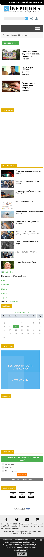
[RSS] (38, 520)
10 (10, 326)
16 (4, 330)
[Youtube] (27, 520)
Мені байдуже (11, 471)
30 (4, 337)
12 (22, 326)
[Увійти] (31, 19)
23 (4, 333)
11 (16, 326)
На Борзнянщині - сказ (24, 201)
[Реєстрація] (37, 19)
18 (16, 330)
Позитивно (9, 464)
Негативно (9, 468)
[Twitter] (17, 520)
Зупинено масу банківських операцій (29, 85)
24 (10, 333)
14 (33, 326)
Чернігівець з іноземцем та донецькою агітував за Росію (27, 233)
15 (39, 326)
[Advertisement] (22, 137)
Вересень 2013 (22, 312)
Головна (6, 35)
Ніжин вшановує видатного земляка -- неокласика (32, 54)
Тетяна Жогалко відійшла (26, 262)
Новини (14, 35)
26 (22, 333)
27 (28, 333)
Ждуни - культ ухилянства (26, 252)
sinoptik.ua (14, 301)
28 (33, 333)
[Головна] (22, 11)
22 (39, 330)
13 (28, 326)
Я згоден (22, 554)
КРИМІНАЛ (25, 75)
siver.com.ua (15, 534)
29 (39, 333)
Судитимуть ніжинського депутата (27, 69)
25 (16, 333)
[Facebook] (6, 520)
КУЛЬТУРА (25, 59)
